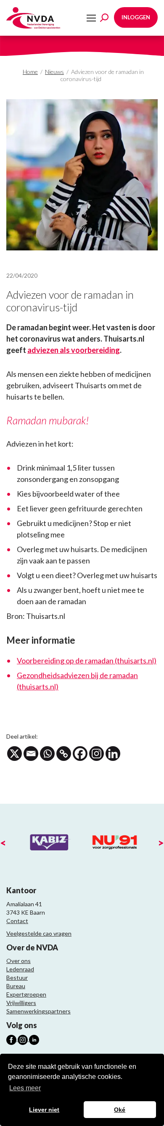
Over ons (18, 960)
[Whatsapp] (47, 753)
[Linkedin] (113, 753)
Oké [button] (119, 1109)
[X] (14, 753)
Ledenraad (20, 969)
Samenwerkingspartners (38, 1011)
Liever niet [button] (44, 1109)
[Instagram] (96, 753)
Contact (17, 920)
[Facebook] (80, 753)
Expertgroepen (26, 994)
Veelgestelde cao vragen (38, 933)
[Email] (31, 753)
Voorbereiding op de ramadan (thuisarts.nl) (86, 660)
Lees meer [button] (25, 1088)
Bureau (15, 985)
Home (30, 71)
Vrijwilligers (21, 1002)
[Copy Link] (63, 753)
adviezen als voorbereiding (73, 350)
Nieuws (54, 71)
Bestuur (17, 977)
